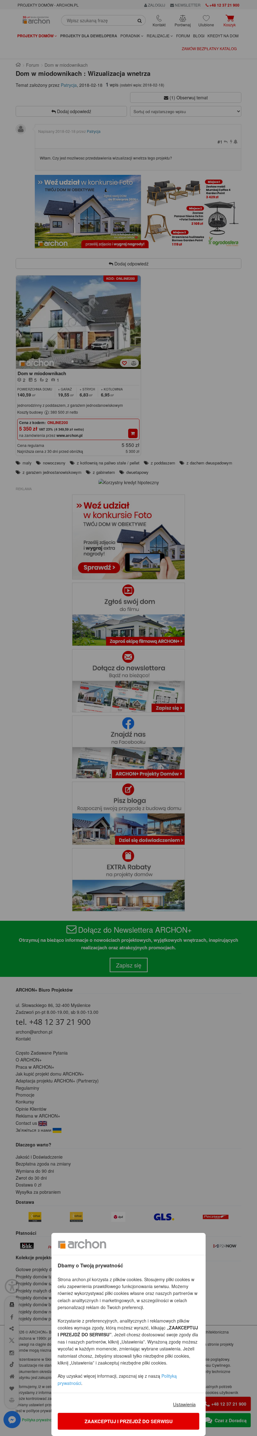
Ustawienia (184, 1404)
